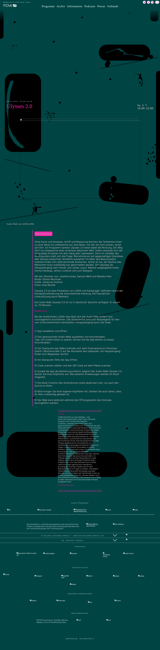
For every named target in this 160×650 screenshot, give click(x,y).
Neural (65, 620)
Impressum (72, 638)
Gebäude (112, 6)
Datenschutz (87, 638)
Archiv (61, 6)
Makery (40, 622)
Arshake (57, 620)
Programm (48, 6)
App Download (43, 233)
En (157, 2)
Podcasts (89, 6)
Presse (101, 6)
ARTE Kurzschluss (45, 620)
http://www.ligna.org (66, 485)
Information (74, 6)
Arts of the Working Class (55, 622)
